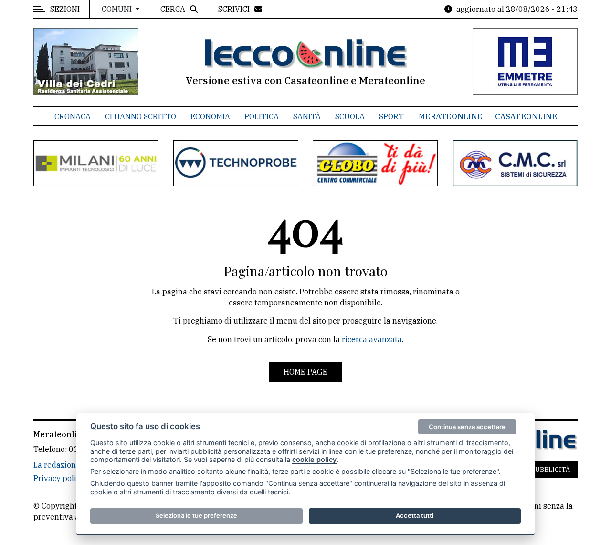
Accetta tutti (414, 515)
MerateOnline (451, 116)
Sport (391, 116)
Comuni (118, 9)
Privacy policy (58, 478)
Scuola (350, 116)
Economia (210, 116)
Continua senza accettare (467, 426)
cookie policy (314, 459)
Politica (261, 116)
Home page (305, 372)
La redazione (56, 465)
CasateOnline (526, 116)
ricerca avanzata (372, 339)
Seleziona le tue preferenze (196, 515)
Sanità (307, 116)
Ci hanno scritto (140, 116)
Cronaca (72, 116)
